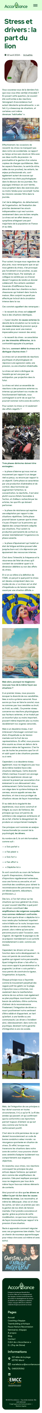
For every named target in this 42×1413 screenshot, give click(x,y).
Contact (11, 1339)
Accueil (11, 1317)
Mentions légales (21, 1406)
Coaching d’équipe (16, 1320)
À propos (12, 1333)
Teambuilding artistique (19, 1323)
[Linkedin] (9, 1374)
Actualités (28, 55)
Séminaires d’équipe (17, 1329)
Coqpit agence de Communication (20, 1404)
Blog (10, 1336)
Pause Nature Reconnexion (20, 1326)
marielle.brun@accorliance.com (26, 1364)
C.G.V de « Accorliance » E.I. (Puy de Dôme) (19, 1343)
